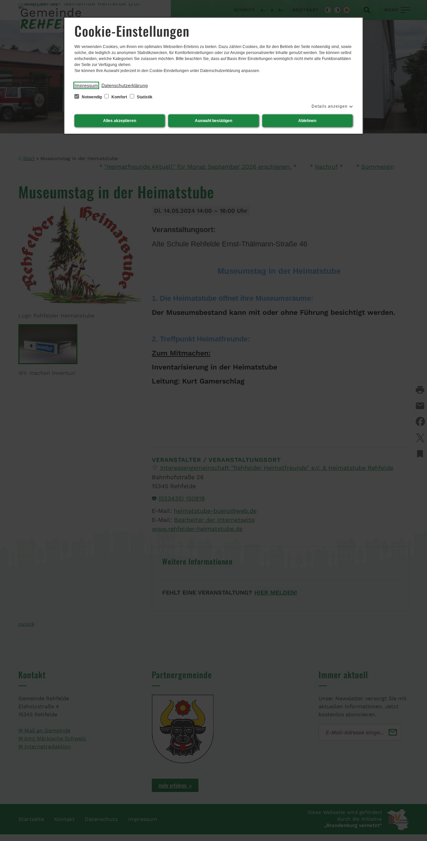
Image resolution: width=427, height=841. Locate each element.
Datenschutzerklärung (124, 85)
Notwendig (92, 97)
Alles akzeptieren (119, 120)
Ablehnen (307, 120)
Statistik (144, 97)
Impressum (86, 85)
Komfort (119, 97)
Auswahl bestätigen (213, 120)
